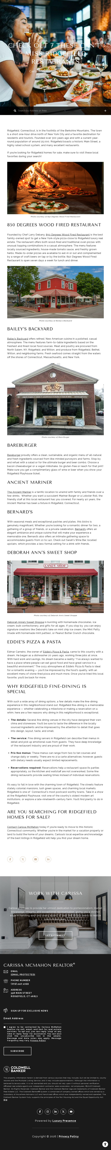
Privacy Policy (38, 1041)
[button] (105, 111)
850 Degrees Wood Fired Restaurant (68, 234)
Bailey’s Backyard (17, 338)
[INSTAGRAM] (48, 1111)
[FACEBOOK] (40, 1111)
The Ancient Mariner (19, 492)
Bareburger (14, 455)
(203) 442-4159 (20, 984)
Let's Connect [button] (55, 935)
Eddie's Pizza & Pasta (56, 651)
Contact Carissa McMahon (23, 827)
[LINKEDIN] (55, 1111)
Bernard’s (80, 529)
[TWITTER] (63, 1111)
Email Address (14, 1018)
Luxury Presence (64, 1120)
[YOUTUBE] (71, 1111)
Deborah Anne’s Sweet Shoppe (25, 622)
